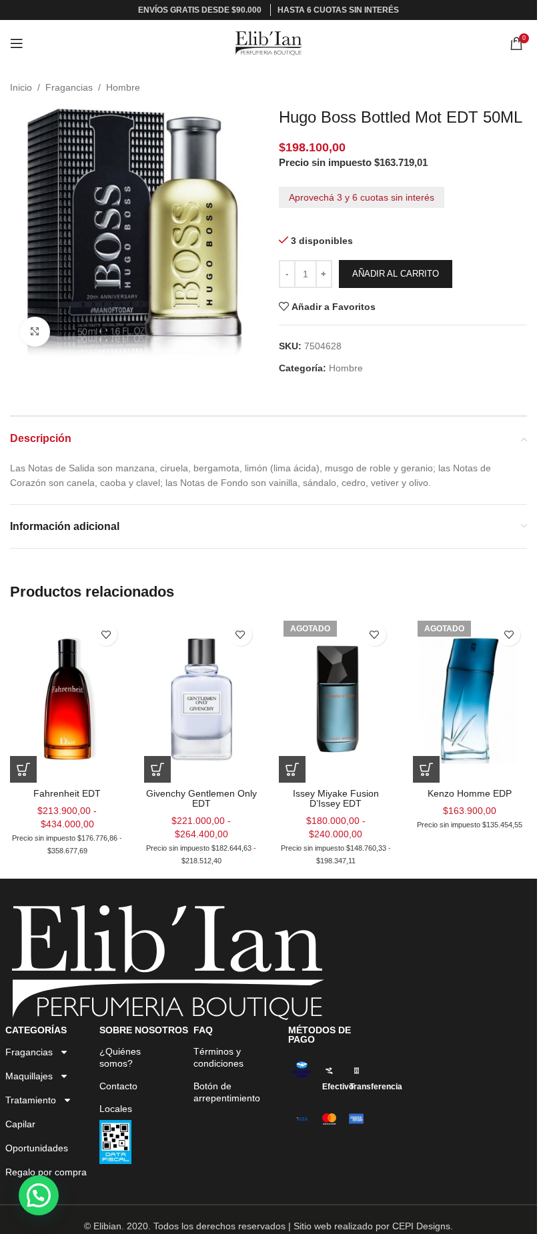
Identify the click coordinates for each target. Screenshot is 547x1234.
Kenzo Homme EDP (470, 793)
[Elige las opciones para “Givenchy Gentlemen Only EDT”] (157, 769)
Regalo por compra (46, 1172)
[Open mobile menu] (16, 43)
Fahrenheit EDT (67, 793)
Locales (115, 1108)
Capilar (20, 1124)
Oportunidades (36, 1148)
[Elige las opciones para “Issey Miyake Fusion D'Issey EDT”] (292, 769)
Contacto (118, 1086)
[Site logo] (268, 42)
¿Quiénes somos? (120, 1057)
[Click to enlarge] (35, 332)
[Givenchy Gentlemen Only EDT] (201, 699)
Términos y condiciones (218, 1057)
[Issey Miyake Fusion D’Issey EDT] (336, 699)
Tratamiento (30, 1100)
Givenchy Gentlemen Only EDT (201, 798)
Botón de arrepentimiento (226, 1092)
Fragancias (69, 87)
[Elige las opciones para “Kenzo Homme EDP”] (426, 769)
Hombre (123, 87)
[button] (39, 1195)
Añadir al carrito (395, 274)
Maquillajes (29, 1076)
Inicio (21, 87)
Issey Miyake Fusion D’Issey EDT (336, 798)
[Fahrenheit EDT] (67, 699)
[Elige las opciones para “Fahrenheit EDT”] (23, 769)
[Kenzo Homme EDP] (470, 699)
